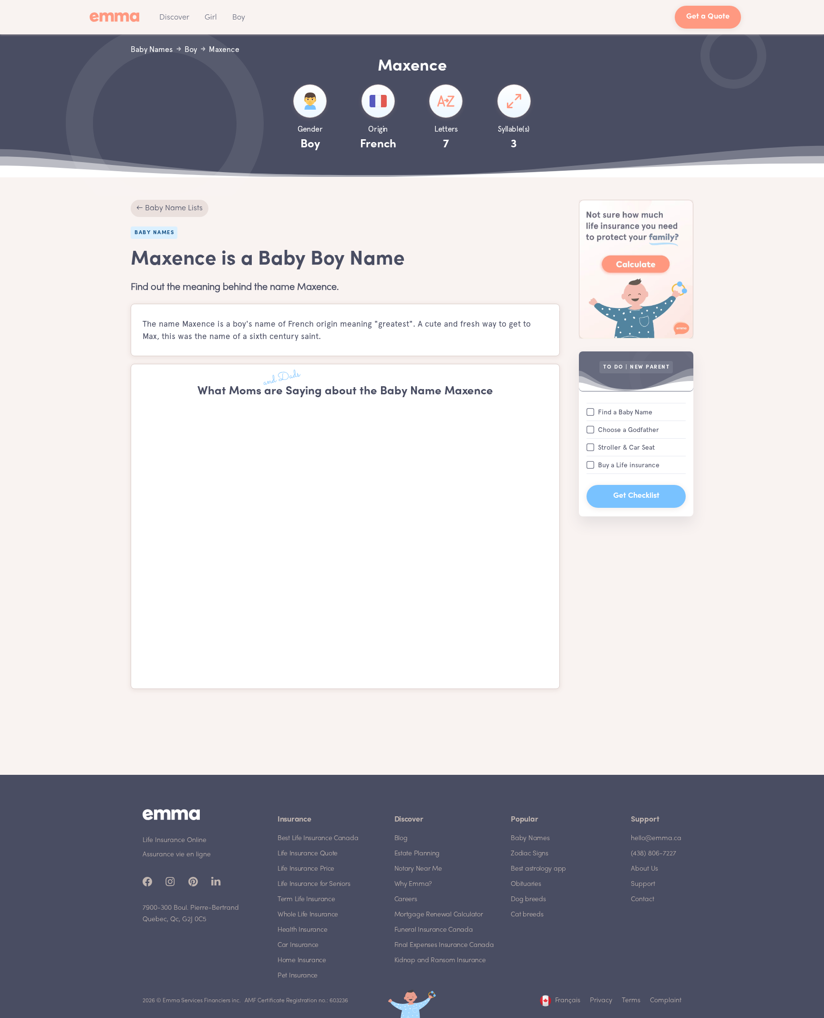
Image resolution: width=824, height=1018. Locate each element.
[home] (117, 17)
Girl (211, 17)
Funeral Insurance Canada (433, 930)
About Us (644, 869)
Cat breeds (527, 915)
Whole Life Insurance (308, 915)
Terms (631, 1000)
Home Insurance (302, 960)
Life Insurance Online (174, 840)
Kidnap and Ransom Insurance (440, 960)
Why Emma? (413, 884)
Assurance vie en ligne (177, 855)
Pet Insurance (298, 976)
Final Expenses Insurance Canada (444, 945)
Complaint (665, 1000)
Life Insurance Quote (308, 854)
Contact (642, 899)
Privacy (601, 1000)
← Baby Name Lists (169, 208)
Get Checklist (636, 495)
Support (643, 884)
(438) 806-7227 (653, 854)
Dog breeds (528, 899)
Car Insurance (298, 945)
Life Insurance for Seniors (314, 884)
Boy (238, 17)
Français (567, 1000)
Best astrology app (538, 869)
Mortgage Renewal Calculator (438, 915)
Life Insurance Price (306, 869)
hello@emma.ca (656, 838)
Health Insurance (302, 930)
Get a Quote (708, 17)
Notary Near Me (418, 869)
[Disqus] (345, 543)
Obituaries (526, 884)
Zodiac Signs (529, 854)
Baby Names (530, 838)
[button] (174, 17)
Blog (401, 838)
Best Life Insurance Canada (318, 838)
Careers (405, 899)
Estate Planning (417, 854)
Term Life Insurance (306, 899)
